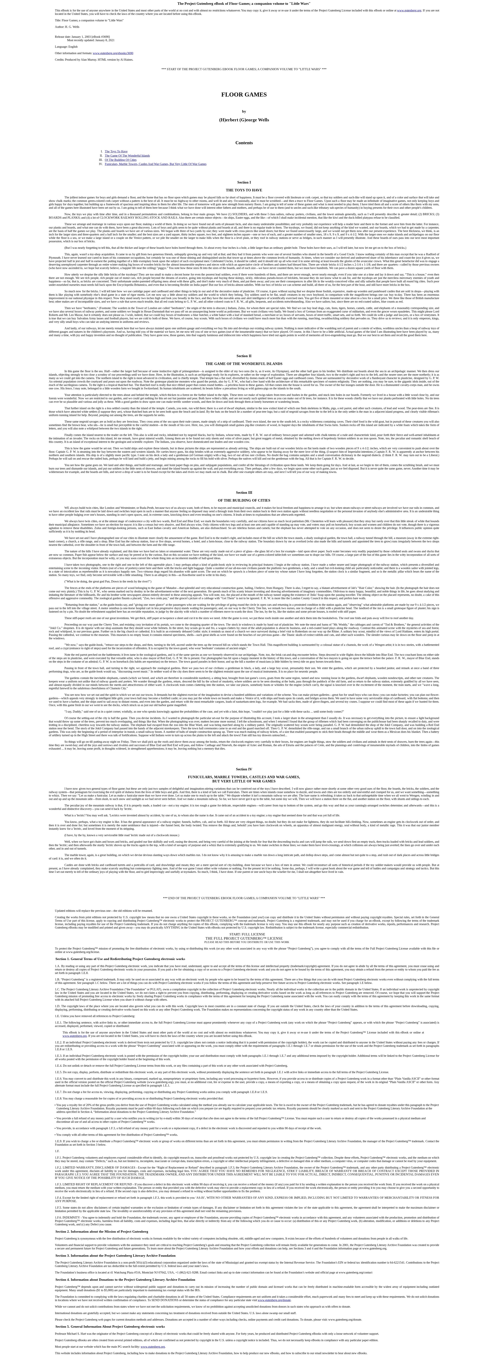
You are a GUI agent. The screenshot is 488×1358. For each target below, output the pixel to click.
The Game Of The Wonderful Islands (127, 155)
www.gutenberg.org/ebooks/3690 (113, 53)
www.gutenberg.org (409, 10)
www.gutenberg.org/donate (274, 1300)
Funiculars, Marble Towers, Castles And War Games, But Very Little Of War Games (155, 164)
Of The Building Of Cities (120, 159)
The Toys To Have (116, 151)
